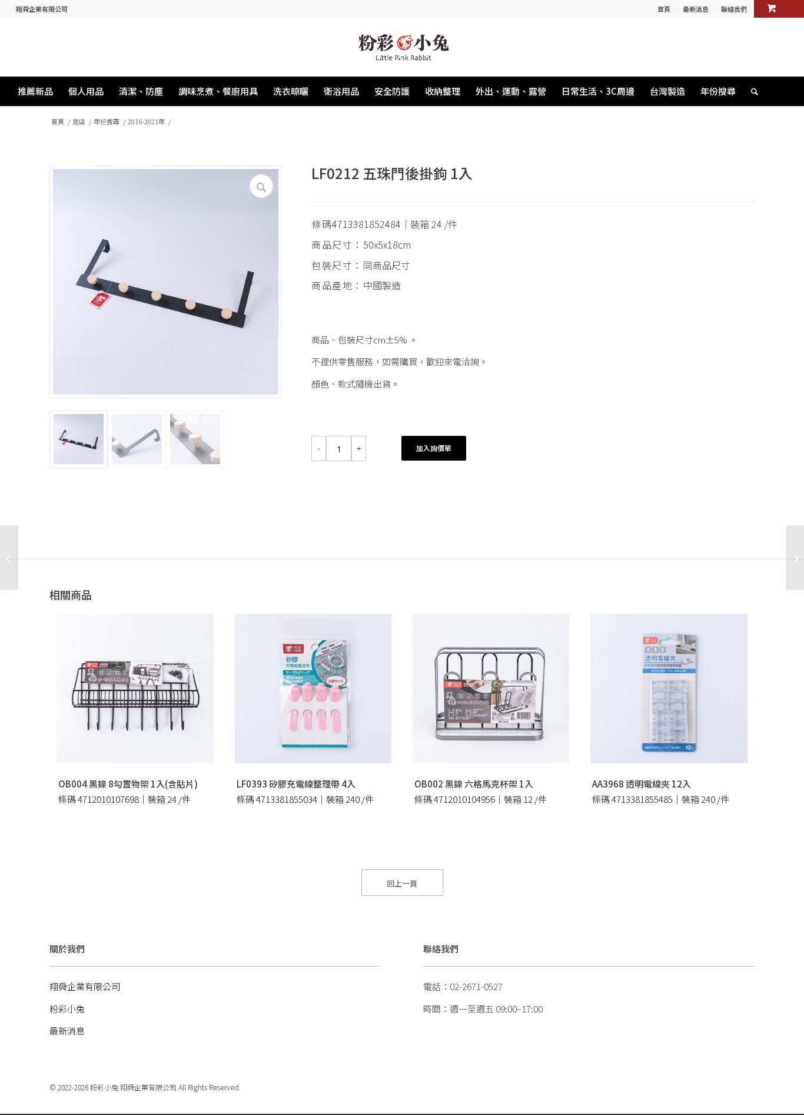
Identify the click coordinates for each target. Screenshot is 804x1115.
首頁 (663, 9)
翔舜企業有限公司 (42, 9)
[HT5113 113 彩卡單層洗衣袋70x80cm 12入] (795, 557)
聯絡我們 (734, 9)
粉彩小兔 (67, 1008)
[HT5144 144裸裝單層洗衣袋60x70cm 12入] (9, 557)
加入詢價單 (433, 448)
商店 (78, 121)
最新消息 (696, 9)
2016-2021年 (146, 121)
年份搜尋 (106, 121)
